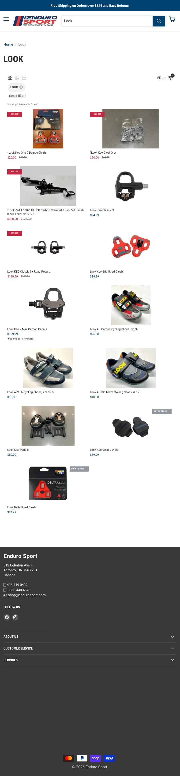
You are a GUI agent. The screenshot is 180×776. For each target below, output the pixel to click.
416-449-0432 (16, 585)
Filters (163, 77)
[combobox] (107, 21)
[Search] (159, 21)
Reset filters (17, 96)
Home (8, 45)
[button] (10, 78)
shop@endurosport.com (26, 595)
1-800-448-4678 (18, 590)
